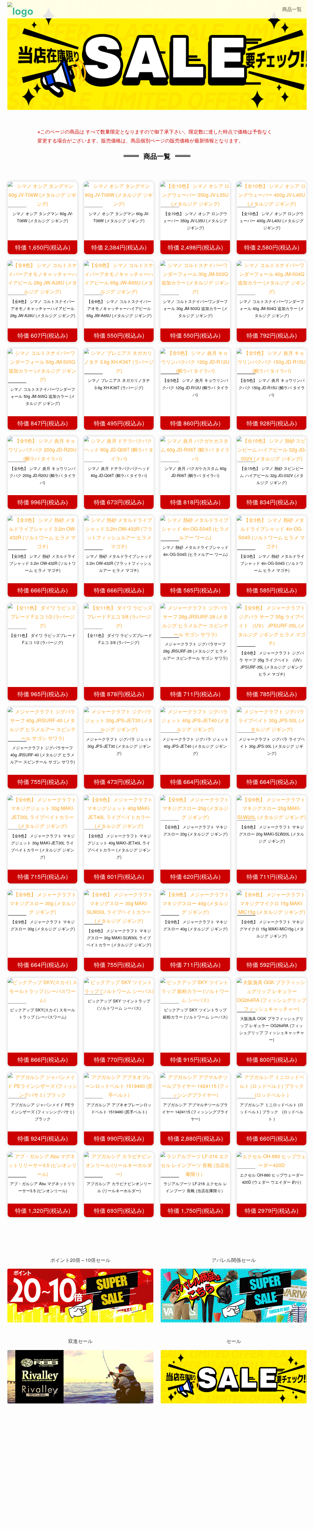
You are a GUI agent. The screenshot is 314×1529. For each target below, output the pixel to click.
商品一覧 (292, 9)
